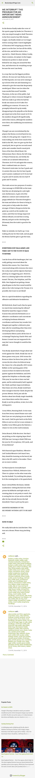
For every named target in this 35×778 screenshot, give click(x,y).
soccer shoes (12, 646)
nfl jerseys (25, 638)
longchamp (12, 633)
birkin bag (11, 627)
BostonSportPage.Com (12, 3)
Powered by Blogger (18, 775)
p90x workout (24, 628)
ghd (9, 640)
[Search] (32, 3)
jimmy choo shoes (19, 619)
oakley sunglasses (14, 597)
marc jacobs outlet (22, 635)
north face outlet (20, 624)
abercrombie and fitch (15, 614)
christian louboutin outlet (18, 559)
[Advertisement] (17, 678)
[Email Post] (3, 542)
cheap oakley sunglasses (18, 572)
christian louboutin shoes (16, 576)
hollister (10, 617)
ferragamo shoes (21, 620)
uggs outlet (12, 643)
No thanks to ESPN (6, 707)
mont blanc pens (13, 615)
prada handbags (18, 578)
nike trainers (21, 646)
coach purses (19, 595)
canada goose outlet (18, 632)
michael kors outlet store (18, 578)
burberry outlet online (15, 558)
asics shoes (23, 630)
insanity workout (19, 617)
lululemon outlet (13, 628)
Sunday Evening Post (7, 724)
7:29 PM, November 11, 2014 (17, 606)
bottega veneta (13, 636)
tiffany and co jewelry (20, 587)
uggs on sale (23, 622)
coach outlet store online (16, 592)
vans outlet (12, 635)
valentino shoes (24, 633)
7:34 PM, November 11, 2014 (17, 650)
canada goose (16, 640)
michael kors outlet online (22, 583)
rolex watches (24, 615)
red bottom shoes (19, 571)
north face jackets (24, 636)
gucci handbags (18, 581)
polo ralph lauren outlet (19, 588)
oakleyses (11, 556)
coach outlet (17, 594)
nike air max (17, 586)
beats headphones (26, 644)
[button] (3, 23)
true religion (25, 597)
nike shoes (28, 595)
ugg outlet (18, 625)
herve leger (15, 622)
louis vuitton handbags (20, 566)
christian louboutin (14, 562)
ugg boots (26, 614)
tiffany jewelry (16, 568)
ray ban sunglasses (23, 591)
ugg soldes (25, 625)
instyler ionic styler (23, 641)
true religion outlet (14, 584)
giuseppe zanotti (13, 644)
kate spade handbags (24, 563)
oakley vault (23, 560)
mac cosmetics (26, 640)
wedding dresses (13, 630)
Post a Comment (8, 655)
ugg (17, 633)
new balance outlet (21, 627)
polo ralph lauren (22, 574)
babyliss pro (12, 641)
